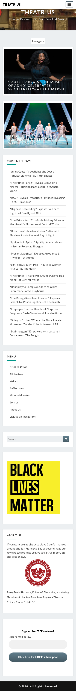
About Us (15, 409)
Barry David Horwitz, (19, 592)
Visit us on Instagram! (23, 416)
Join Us (14, 402)
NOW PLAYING (18, 367)
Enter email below (21, 636)
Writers (14, 381)
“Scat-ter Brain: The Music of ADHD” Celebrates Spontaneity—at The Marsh (36, 85)
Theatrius (12, 4)
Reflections (17, 388)
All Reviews (16, 374)
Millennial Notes (20, 395)
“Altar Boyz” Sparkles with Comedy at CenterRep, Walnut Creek (35, 139)
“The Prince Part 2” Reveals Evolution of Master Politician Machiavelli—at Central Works (34, 187)
